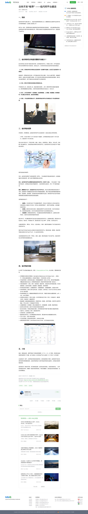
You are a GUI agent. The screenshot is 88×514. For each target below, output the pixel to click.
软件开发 (20, 385)
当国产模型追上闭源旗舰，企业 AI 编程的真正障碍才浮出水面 (31, 448)
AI (44, 2)
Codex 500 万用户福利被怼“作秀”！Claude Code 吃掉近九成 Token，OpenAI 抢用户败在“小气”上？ (32, 435)
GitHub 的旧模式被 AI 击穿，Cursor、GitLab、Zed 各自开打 (30, 422)
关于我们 (30, 499)
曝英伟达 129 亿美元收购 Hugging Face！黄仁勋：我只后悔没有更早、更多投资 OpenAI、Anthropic (73, 28)
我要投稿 (30, 500)
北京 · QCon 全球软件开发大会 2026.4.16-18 (62, 499)
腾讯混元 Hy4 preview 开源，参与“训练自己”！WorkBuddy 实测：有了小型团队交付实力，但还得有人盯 (73, 20)
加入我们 (30, 503)
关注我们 (30, 505)
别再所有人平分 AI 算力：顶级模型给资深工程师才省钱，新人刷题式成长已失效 (31, 474)
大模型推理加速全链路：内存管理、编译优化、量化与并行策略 (74, 36)
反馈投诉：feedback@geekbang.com (42, 502)
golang (49, 2)
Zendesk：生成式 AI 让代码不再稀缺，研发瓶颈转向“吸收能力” (31, 461)
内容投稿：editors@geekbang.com (42, 499)
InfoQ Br (81, 503)
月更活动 (33, 2)
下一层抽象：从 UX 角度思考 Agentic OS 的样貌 (73, 16)
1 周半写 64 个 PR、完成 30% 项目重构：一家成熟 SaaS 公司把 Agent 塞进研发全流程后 (74, 24)
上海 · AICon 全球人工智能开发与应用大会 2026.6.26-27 (64, 500)
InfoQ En (81, 499)
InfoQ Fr (81, 502)
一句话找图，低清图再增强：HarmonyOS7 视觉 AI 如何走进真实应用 (74, 12)
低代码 (26, 385)
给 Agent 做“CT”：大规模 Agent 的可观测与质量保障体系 (73, 32)
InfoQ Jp (81, 500)
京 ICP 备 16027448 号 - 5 (52, 512)
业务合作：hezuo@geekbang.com (42, 500)
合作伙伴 (30, 502)
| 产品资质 (72, 512)
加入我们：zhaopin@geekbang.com (42, 503)
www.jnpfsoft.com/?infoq (42, 270)
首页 (28, 2)
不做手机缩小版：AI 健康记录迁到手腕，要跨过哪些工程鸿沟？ (73, 41)
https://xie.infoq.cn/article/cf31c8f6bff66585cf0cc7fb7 (36, 380)
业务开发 (30, 385)
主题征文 (40, 2)
